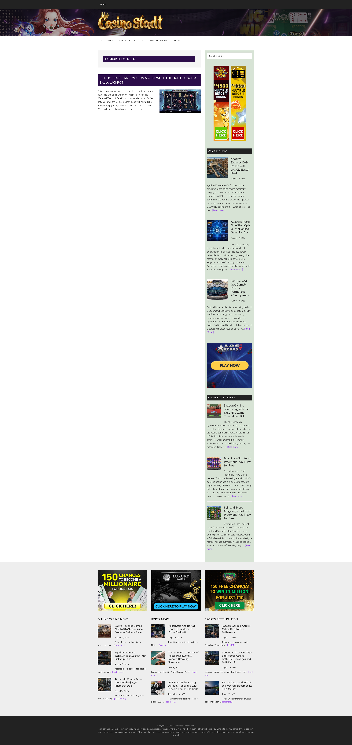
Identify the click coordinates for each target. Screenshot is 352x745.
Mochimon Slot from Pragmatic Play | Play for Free (237, 462)
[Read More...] (218, 210)
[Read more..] (233, 447)
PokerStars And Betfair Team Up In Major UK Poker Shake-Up (181, 629)
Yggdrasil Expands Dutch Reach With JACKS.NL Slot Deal (240, 166)
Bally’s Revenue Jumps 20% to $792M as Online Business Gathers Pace (129, 629)
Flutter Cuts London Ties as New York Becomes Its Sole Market (237, 685)
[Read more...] (119, 645)
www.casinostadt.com (185, 726)
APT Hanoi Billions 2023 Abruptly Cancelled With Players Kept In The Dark (183, 685)
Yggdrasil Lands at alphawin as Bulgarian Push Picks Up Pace (130, 655)
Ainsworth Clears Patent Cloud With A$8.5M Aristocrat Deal (129, 682)
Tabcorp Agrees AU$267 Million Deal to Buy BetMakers (236, 629)
